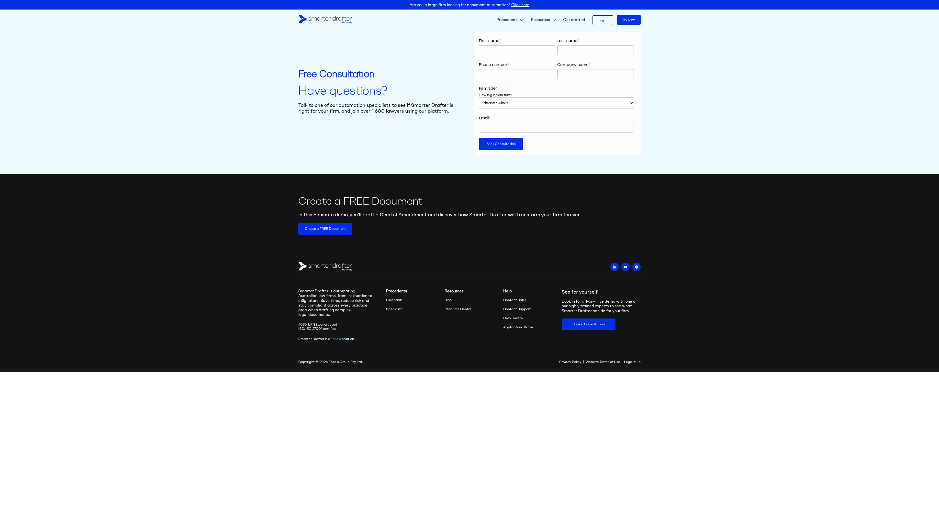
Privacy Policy (570, 362)
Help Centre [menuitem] (513, 318)
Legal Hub (632, 362)
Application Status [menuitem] (518, 327)
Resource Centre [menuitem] (458, 309)
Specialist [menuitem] (394, 309)
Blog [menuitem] (448, 300)
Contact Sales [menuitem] (514, 300)
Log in (602, 20)
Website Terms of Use (602, 362)
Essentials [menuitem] (394, 300)
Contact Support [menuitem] (517, 309)
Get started (574, 19)
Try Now (629, 20)
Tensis (336, 339)
